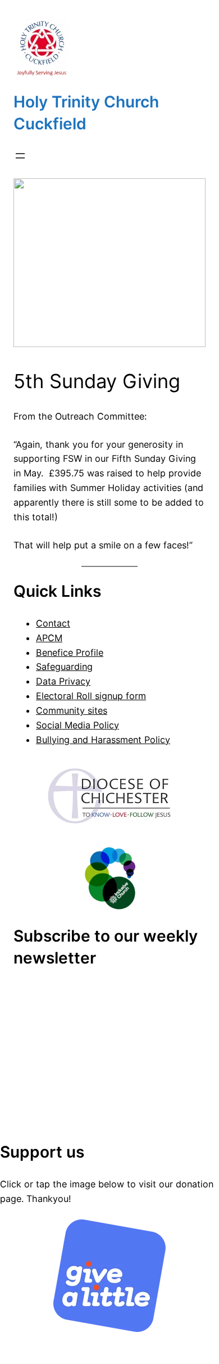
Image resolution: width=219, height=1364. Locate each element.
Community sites (71, 710)
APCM (49, 637)
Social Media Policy (77, 725)
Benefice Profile (69, 652)
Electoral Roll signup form (91, 695)
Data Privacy (63, 681)
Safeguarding (64, 666)
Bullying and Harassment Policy (103, 739)
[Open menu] (20, 156)
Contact (53, 623)
